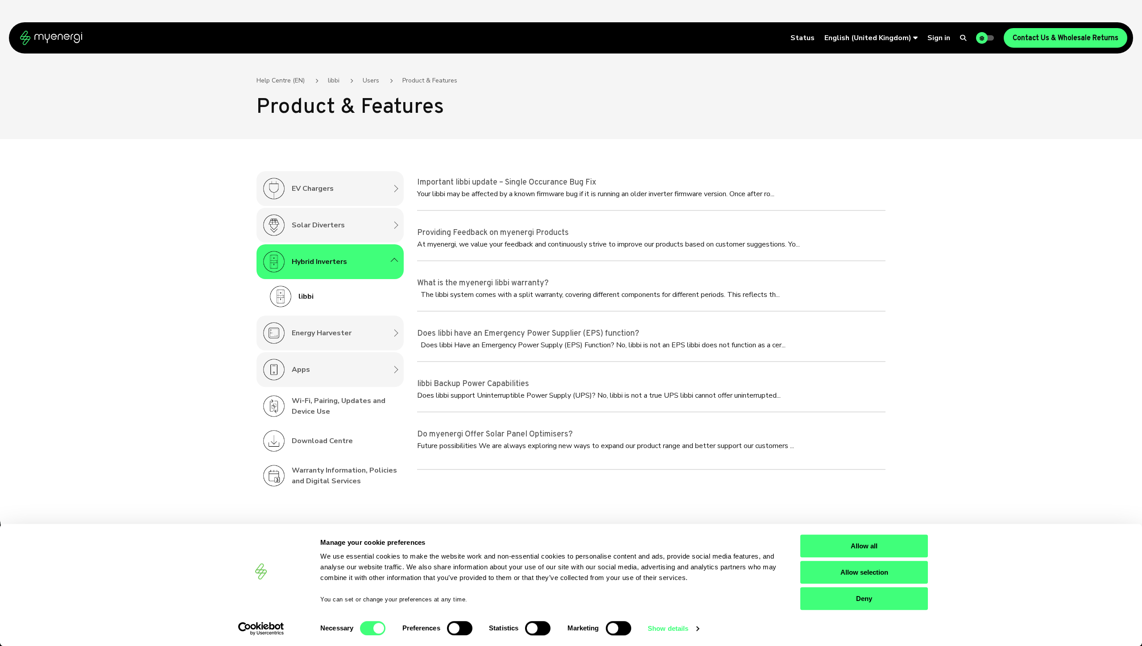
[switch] (459, 628)
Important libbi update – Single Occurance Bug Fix (506, 182)
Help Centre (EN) (281, 80)
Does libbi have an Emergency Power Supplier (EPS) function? (528, 334)
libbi (333, 80)
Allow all (864, 546)
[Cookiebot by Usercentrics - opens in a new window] (261, 628)
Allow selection (864, 572)
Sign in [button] (938, 38)
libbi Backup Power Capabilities (473, 384)
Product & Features (429, 80)
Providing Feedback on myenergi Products (493, 233)
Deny (864, 598)
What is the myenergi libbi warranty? (483, 283)
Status (802, 38)
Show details (668, 628)
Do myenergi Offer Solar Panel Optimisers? (495, 434)
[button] (871, 38)
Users (371, 80)
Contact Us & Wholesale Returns (1065, 38)
